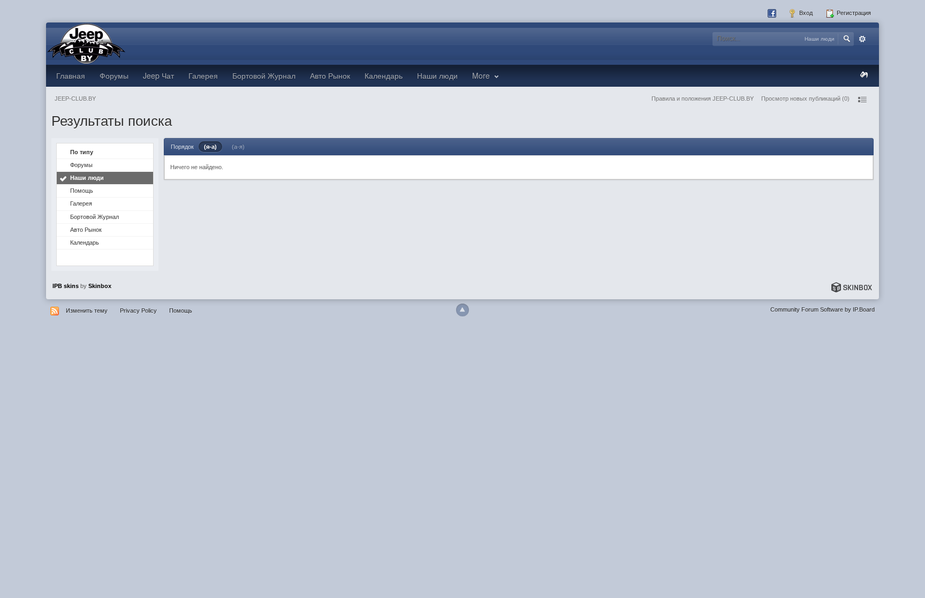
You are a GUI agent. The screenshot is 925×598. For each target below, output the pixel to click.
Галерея (203, 75)
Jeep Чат (158, 75)
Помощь (81, 190)
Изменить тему (87, 310)
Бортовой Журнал (263, 75)
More (482, 75)
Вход (805, 13)
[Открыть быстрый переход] (861, 99)
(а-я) (238, 146)
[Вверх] (462, 310)
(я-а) (210, 146)
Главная (70, 75)
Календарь (384, 75)
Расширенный (862, 39)
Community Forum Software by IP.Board (822, 309)
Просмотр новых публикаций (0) (805, 98)
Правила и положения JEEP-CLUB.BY (702, 98)
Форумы (114, 75)
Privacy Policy (138, 310)
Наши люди (437, 75)
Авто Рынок (330, 75)
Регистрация (853, 13)
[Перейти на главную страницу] (86, 43)
